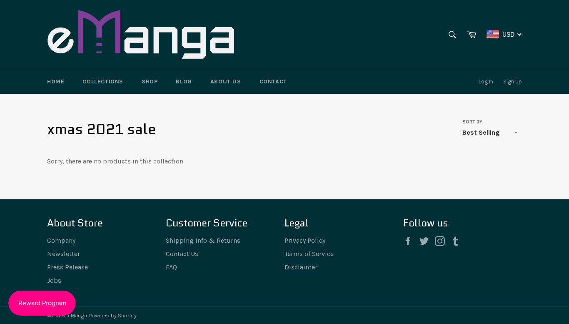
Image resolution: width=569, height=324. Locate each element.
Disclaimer (300, 267)
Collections (102, 81)
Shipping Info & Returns (203, 240)
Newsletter (63, 254)
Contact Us (182, 254)
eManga (77, 315)
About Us (225, 81)
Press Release (67, 267)
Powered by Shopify (113, 315)
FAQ (171, 267)
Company (61, 240)
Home (55, 81)
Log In (486, 81)
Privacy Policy (304, 240)
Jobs (54, 280)
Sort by (472, 122)
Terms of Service (309, 254)
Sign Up (512, 81)
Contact (273, 81)
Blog (184, 81)
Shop (149, 81)
